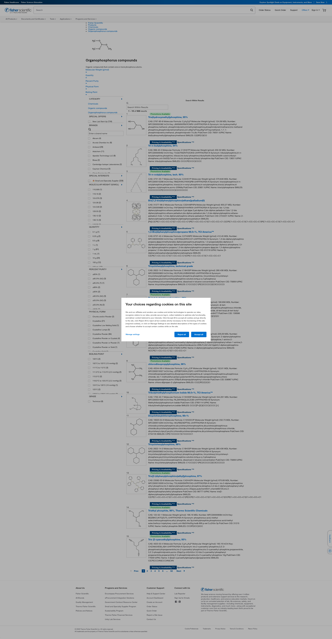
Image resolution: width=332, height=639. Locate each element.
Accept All (198, 334)
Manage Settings (133, 334)
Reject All (182, 334)
